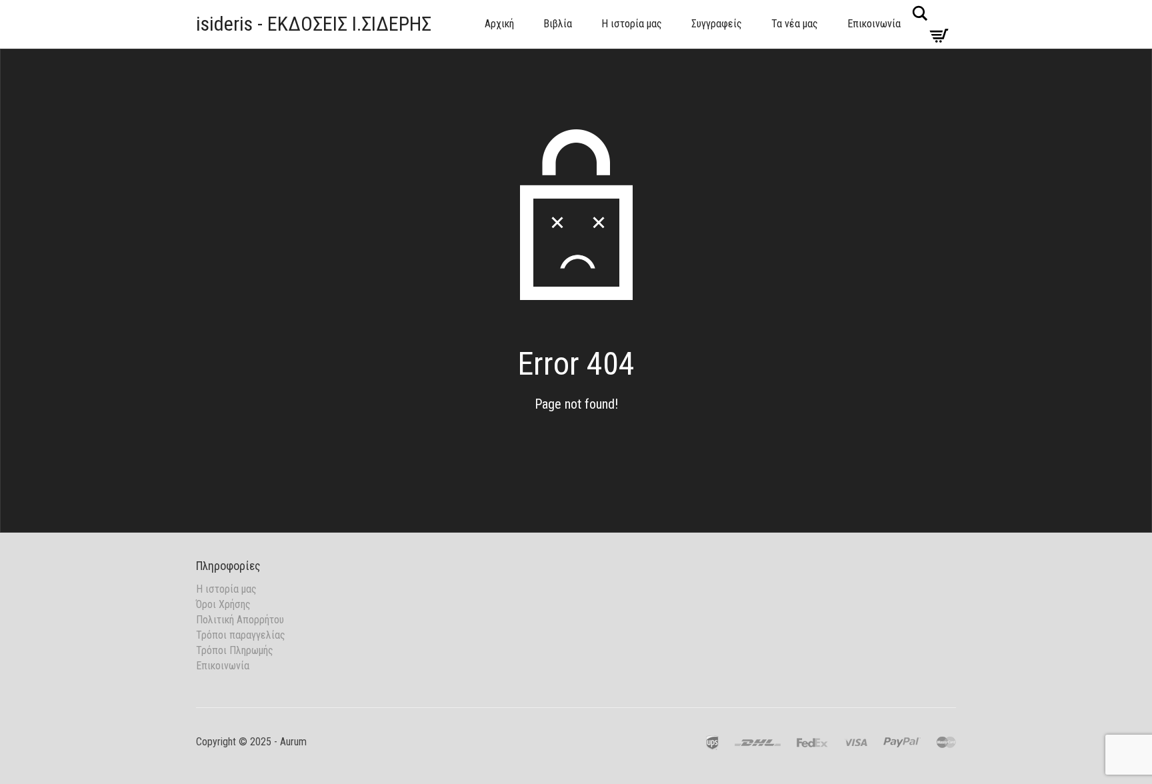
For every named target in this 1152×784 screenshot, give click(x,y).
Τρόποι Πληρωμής (234, 650)
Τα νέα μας (794, 23)
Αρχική (499, 23)
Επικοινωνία (874, 23)
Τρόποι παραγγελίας (240, 635)
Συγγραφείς (716, 23)
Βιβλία (557, 23)
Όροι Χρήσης (223, 604)
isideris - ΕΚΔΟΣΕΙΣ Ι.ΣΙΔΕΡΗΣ (313, 23)
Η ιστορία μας (631, 23)
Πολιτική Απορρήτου (240, 619)
